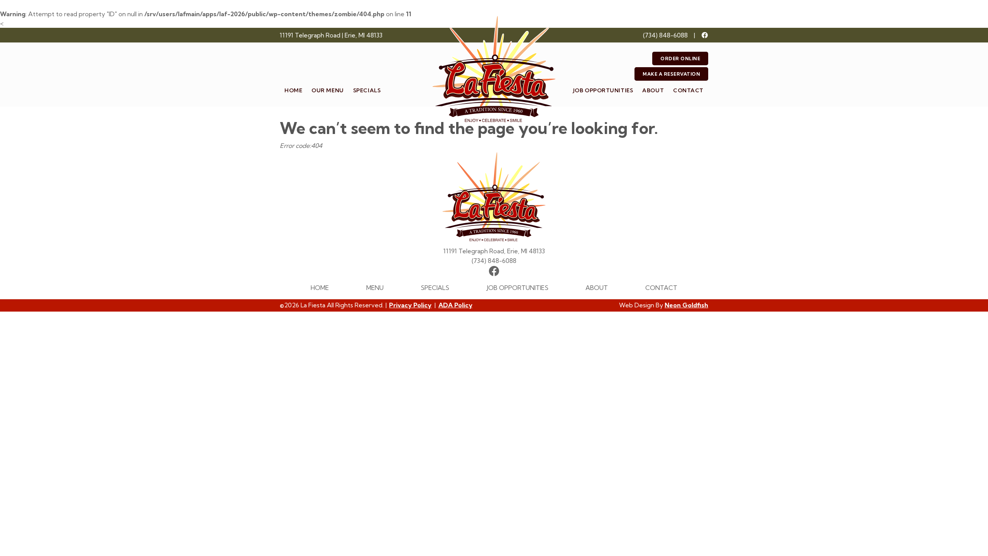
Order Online (680, 58)
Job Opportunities (603, 90)
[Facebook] (704, 35)
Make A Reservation (671, 74)
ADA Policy (455, 305)
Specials (367, 90)
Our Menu (327, 90)
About (653, 90)
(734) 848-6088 (665, 35)
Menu (375, 288)
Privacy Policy (410, 305)
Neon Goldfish (686, 305)
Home (293, 90)
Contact (688, 90)
